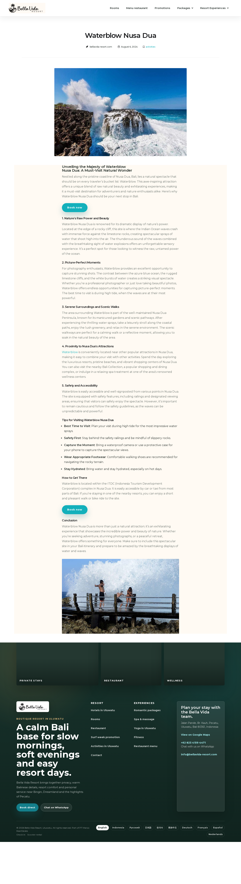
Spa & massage (144, 719)
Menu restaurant (137, 8)
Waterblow (70, 352)
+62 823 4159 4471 (193, 742)
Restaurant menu (145, 746)
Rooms (114, 8)
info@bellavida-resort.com (199, 754)
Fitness (139, 737)
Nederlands (216, 834)
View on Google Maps (195, 734)
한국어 (160, 827)
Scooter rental (34, 835)
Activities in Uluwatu (105, 746)
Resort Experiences (213, 8)
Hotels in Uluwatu (103, 710)
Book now (74, 207)
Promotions (162, 8)
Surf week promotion (105, 737)
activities (150, 46)
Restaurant (98, 728)
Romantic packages (147, 710)
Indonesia (118, 827)
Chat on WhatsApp (56, 807)
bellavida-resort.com (101, 46)
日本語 (148, 827)
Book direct (27, 807)
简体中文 (172, 827)
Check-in (20, 835)
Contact (96, 755)
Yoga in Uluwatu (145, 728)
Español (218, 827)
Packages (183, 8)
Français (203, 827)
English (102, 827)
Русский (134, 827)
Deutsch (187, 827)
